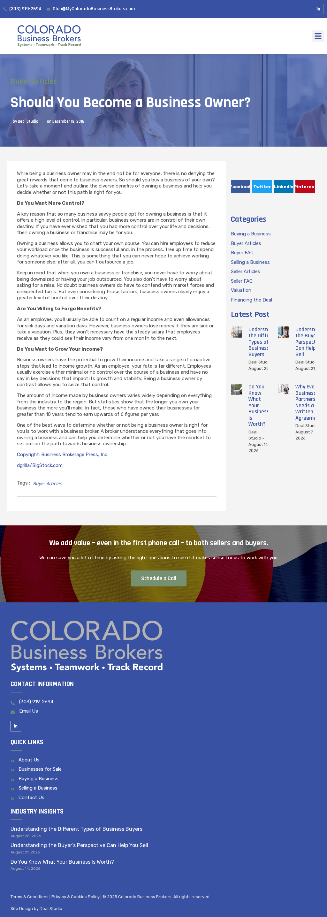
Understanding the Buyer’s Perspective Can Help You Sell (79, 845)
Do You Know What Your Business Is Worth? (258, 405)
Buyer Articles (34, 81)
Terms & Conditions (30, 896)
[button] (318, 36)
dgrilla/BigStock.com (40, 465)
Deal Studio (51, 908)
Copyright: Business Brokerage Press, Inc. (62, 454)
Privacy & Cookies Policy (75, 896)
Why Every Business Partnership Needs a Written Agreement (309, 402)
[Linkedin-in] (318, 9)
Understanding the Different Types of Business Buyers (265, 342)
